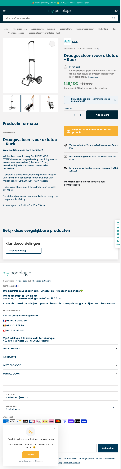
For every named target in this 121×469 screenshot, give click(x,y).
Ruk (4, 33)
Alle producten (20, 29)
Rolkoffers (103, 29)
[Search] (110, 18)
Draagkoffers (66, 29)
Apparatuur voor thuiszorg (43, 29)
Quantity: (66, 108)
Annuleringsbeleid (69, 462)
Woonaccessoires (19, 33)
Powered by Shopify (42, 278)
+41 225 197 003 (15, 330)
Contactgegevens (83, 458)
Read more (105, 77)
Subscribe (103, 448)
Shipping (79, 88)
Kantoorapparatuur (85, 29)
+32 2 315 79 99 (15, 325)
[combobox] (58, 18)
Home (5, 29)
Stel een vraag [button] (17, 247)
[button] (4, 11)
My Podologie (21, 278)
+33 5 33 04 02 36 (16, 320)
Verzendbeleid (67, 458)
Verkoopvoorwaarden (103, 458)
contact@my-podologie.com (20, 315)
